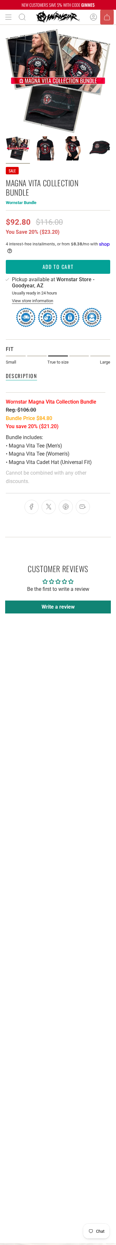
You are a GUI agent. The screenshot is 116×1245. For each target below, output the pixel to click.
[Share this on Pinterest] (66, 507)
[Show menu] (8, 17)
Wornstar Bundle (21, 202)
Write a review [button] (58, 607)
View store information (32, 300)
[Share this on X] (49, 507)
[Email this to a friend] (83, 507)
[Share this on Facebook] (31, 507)
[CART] (107, 17)
